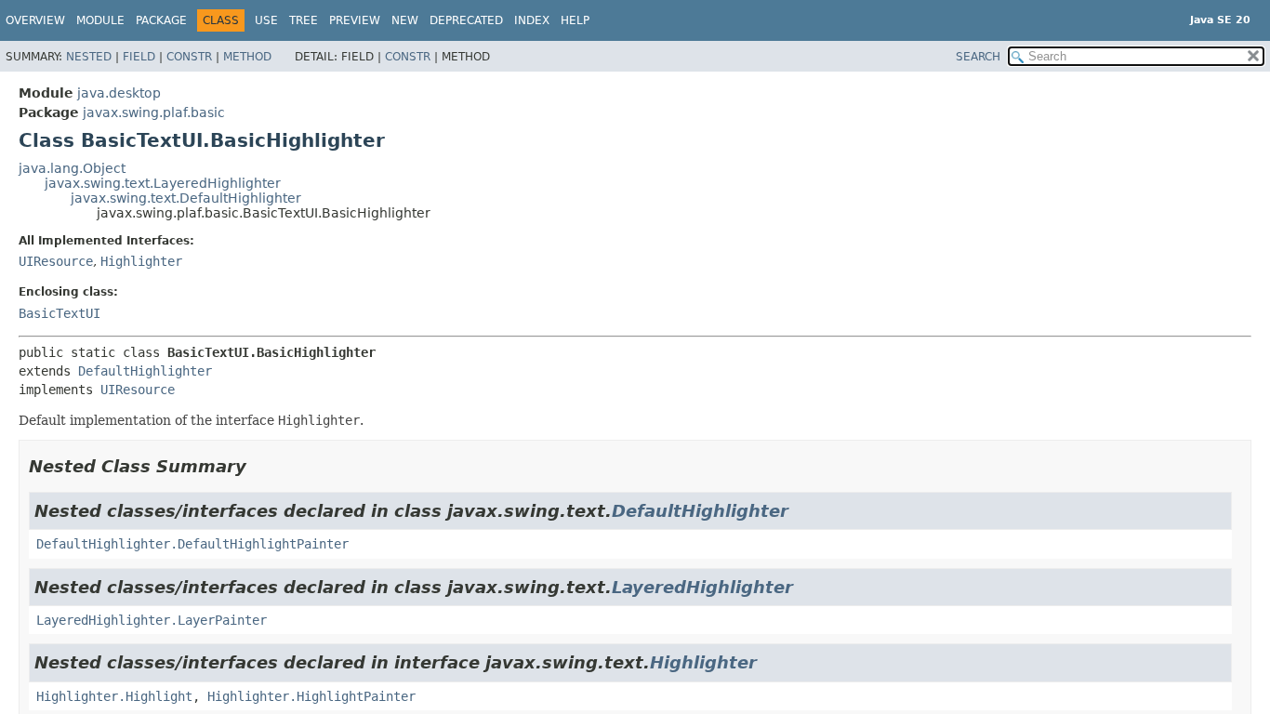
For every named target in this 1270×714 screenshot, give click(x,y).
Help (575, 20)
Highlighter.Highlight (114, 696)
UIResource (56, 261)
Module (100, 20)
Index (531, 20)
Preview (354, 20)
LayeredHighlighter (702, 587)
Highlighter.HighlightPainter (311, 696)
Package (161, 20)
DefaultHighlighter (145, 371)
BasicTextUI (59, 313)
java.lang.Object (72, 168)
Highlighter (141, 261)
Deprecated (466, 20)
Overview (35, 20)
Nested (89, 56)
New (404, 20)
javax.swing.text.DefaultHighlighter (186, 198)
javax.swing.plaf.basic (154, 112)
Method (247, 56)
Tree (303, 20)
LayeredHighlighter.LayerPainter (151, 620)
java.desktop (119, 93)
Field (139, 56)
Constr (189, 56)
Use (266, 20)
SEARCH (978, 56)
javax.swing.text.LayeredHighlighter (163, 183)
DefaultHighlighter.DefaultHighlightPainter (192, 543)
